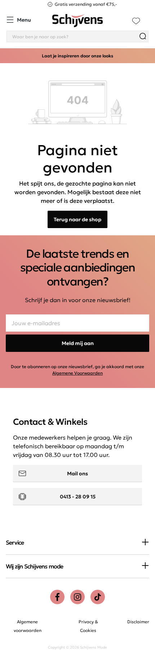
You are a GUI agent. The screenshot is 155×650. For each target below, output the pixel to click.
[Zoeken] (143, 36)
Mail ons (77, 473)
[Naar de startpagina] (77, 20)
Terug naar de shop (77, 219)
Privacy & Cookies (88, 626)
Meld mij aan (78, 343)
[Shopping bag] (148, 16)
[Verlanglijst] (136, 20)
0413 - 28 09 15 (78, 496)
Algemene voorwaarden (27, 626)
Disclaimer (138, 621)
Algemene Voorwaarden (77, 373)
